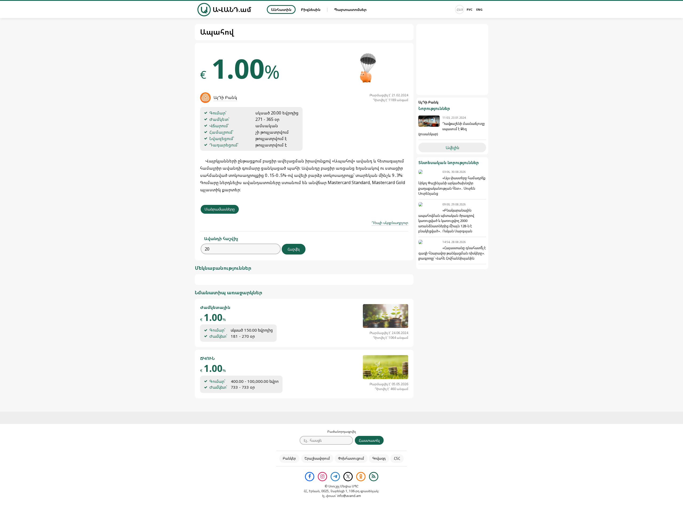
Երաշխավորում (317, 458)
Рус (469, 9)
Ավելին (452, 147)
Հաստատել (369, 440)
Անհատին (281, 9)
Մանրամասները (220, 209)
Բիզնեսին (310, 9)
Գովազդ (379, 458)
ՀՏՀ (397, 458)
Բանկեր (289, 458)
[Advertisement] (452, 59)
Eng (479, 9)
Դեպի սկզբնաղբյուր (390, 222)
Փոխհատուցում (351, 458)
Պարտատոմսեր (350, 9)
